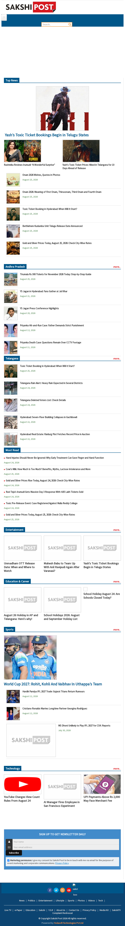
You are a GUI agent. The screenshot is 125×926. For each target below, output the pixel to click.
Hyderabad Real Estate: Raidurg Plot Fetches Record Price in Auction (55, 434)
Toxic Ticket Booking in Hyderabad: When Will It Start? (49, 208)
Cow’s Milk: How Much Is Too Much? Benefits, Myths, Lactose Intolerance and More (48, 469)
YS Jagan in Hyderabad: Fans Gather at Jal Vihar (43, 291)
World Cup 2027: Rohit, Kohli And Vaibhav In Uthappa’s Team (53, 683)
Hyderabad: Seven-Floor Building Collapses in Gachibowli (48, 417)
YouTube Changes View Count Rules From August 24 (22, 798)
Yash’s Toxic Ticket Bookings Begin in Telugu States (47, 134)
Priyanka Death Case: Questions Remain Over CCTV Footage (50, 342)
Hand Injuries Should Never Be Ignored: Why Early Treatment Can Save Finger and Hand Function (55, 457)
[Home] (31, 7)
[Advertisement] (62, 53)
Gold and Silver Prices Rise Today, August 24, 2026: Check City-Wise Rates (43, 480)
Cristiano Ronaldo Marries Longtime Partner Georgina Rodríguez (54, 708)
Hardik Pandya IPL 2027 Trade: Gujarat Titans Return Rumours (53, 691)
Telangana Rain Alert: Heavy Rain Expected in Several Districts (51, 383)
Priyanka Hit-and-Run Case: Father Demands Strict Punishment (52, 325)
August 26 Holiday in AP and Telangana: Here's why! (21, 617)
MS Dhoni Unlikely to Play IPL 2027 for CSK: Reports (84, 725)
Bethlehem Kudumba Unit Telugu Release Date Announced (52, 226)
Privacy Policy (62, 863)
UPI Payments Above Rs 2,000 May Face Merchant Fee (101, 798)
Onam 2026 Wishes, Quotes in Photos (41, 174)
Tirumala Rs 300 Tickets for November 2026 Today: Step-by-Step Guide (55, 274)
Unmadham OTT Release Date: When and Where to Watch (19, 567)
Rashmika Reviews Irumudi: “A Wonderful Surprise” (29, 164)
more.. (116, 266)
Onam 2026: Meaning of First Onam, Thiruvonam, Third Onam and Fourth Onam (61, 191)
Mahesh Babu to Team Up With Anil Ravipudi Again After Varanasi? (61, 567)
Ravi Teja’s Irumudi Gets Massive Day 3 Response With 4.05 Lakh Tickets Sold (44, 491)
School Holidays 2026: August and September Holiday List (62, 617)
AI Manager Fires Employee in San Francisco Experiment (62, 804)
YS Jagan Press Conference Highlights (39, 308)
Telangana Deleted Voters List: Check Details (43, 400)
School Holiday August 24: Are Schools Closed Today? (101, 595)
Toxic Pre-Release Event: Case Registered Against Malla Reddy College (41, 503)
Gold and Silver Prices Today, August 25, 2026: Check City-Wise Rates (57, 243)
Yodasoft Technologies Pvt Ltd (68, 922)
